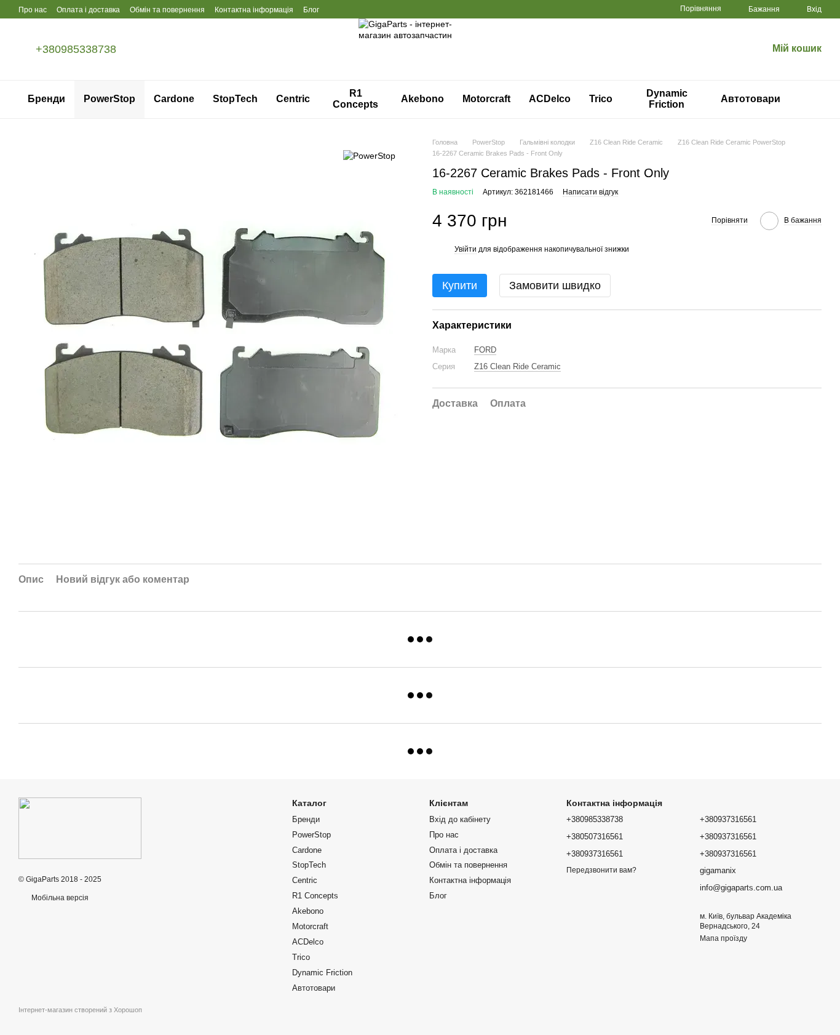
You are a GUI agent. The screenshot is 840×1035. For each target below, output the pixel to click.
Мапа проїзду (723, 938)
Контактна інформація (254, 10)
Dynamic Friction (666, 99)
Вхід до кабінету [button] (460, 819)
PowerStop (109, 99)
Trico (600, 99)
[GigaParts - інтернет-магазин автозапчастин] (79, 827)
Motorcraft (486, 99)
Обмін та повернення (167, 10)
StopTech (235, 99)
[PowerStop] (369, 155)
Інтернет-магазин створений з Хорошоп (80, 1009)
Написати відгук (590, 192)
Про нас (32, 10)
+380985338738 (76, 49)
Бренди (46, 99)
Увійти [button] (465, 249)
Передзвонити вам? (601, 870)
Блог (311, 10)
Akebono (422, 99)
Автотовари (750, 99)
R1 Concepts (355, 99)
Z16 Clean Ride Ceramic (517, 366)
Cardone (174, 99)
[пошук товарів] (812, 99)
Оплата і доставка (88, 10)
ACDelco (550, 99)
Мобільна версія (59, 897)
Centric (293, 99)
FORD (485, 349)
